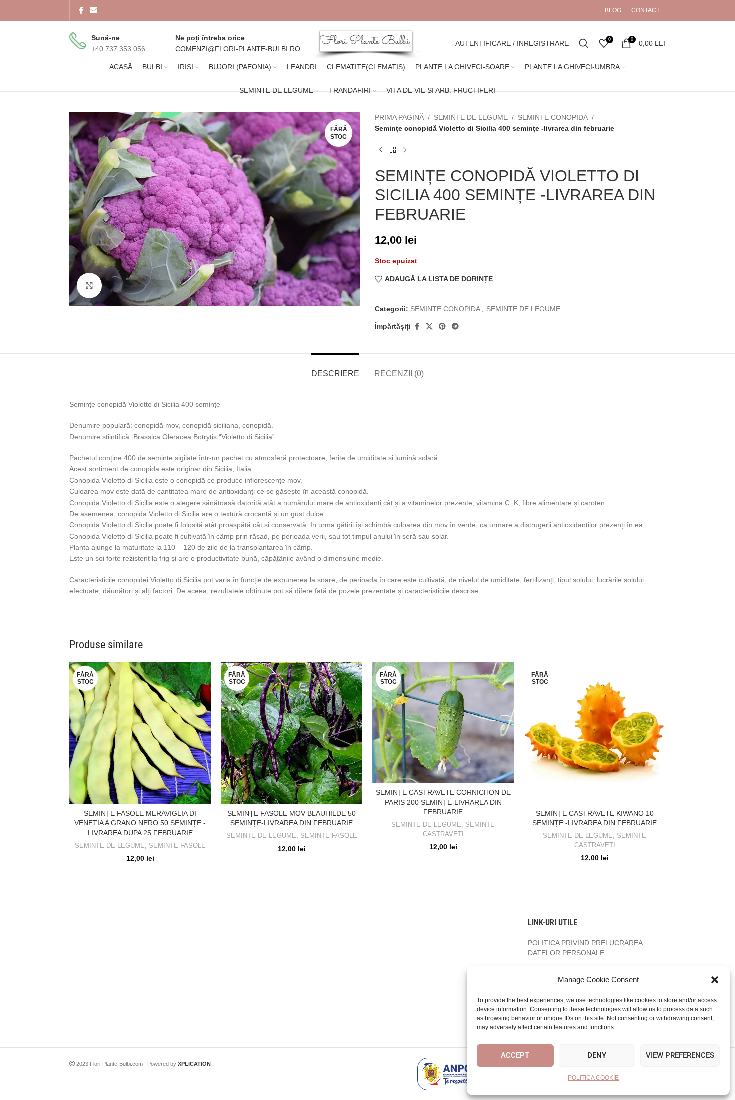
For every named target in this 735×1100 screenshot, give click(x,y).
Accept (515, 1055)
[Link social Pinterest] (442, 326)
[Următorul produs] (405, 150)
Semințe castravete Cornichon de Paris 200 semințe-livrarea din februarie (443, 802)
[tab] (336, 368)
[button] (715, 980)
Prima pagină (399, 117)
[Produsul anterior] (381, 150)
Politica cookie (593, 1077)
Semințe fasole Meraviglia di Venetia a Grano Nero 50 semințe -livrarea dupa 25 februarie (140, 823)
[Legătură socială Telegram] (455, 326)
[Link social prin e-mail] (93, 10)
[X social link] (429, 326)
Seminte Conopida (553, 117)
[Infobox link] (108, 43)
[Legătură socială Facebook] (81, 10)
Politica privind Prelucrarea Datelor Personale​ (585, 948)
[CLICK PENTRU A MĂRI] (89, 285)
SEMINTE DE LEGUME (471, 117)
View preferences (680, 1055)
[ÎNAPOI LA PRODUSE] (393, 150)
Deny (597, 1055)
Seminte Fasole (177, 845)
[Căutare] (584, 43)
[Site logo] (367, 43)
